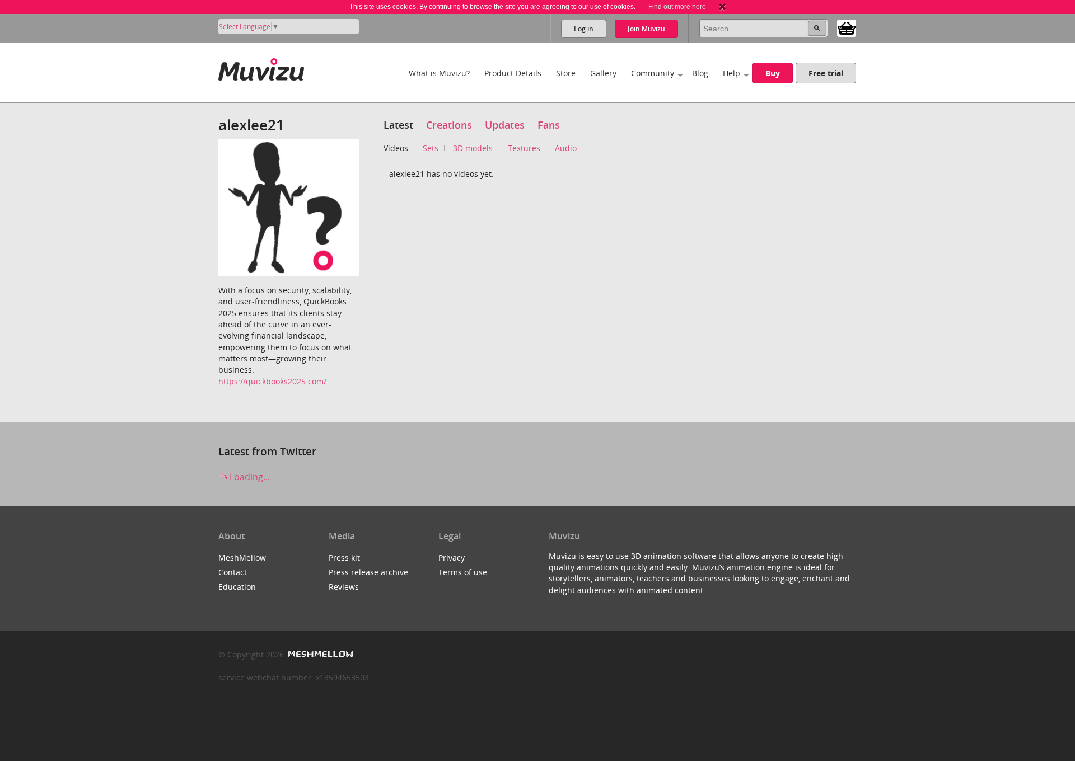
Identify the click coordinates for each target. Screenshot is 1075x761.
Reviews (344, 586)
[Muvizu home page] (261, 67)
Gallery (603, 73)
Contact (232, 572)
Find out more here (677, 7)
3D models (473, 148)
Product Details (512, 73)
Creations (449, 124)
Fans (549, 124)
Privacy (451, 557)
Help (731, 73)
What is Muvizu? (439, 73)
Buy (772, 73)
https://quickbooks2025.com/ (272, 381)
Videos (396, 148)
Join (646, 29)
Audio (566, 148)
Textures (524, 148)
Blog (700, 73)
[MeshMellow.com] (319, 654)
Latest (398, 124)
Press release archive (368, 572)
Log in (583, 29)
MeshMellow (242, 557)
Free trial (825, 73)
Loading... (248, 477)
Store (566, 73)
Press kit (344, 557)
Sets (430, 148)
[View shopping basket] (846, 27)
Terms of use (462, 572)
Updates (505, 124)
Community (652, 73)
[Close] (722, 7)
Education (237, 586)
